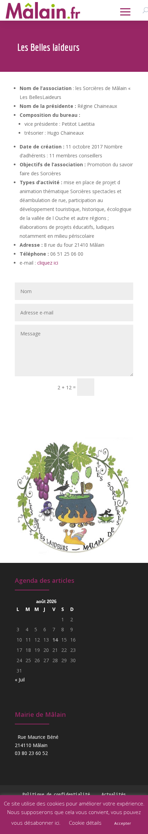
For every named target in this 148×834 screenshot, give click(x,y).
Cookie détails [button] (85, 822)
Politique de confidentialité (56, 794)
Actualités (114, 794)
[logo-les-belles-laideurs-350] (74, 558)
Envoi (117, 386)
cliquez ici (47, 262)
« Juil (20, 679)
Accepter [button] (122, 823)
